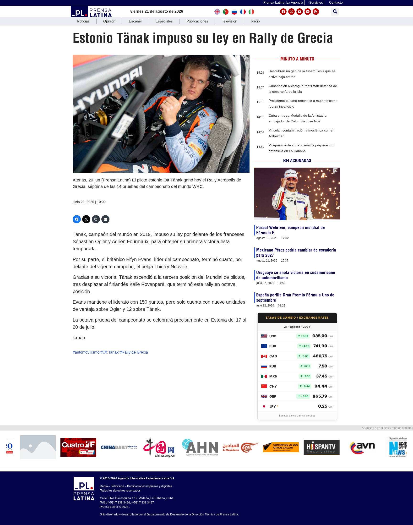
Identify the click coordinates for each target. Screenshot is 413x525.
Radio (255, 21)
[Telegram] (307, 11)
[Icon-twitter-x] (291, 11)
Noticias (83, 21)
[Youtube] (299, 11)
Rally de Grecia (135, 352)
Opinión (109, 21)
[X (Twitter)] (86, 219)
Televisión (229, 21)
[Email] (105, 219)
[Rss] (316, 11)
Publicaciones (197, 21)
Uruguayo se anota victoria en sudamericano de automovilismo (295, 275)
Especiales (164, 21)
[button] (335, 12)
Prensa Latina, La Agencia (283, 2)
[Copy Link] (96, 219)
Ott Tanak (111, 352)
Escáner (135, 21)
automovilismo (87, 352)
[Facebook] (283, 11)
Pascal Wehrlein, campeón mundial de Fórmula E (290, 230)
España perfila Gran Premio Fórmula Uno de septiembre (295, 297)
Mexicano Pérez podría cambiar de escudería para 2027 (296, 252)
